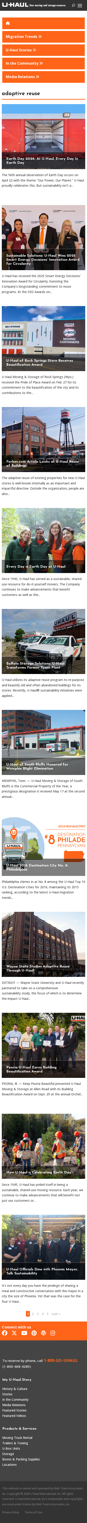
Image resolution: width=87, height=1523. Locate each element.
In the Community (15, 1399)
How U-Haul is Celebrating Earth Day (38, 1172)
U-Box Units (11, 1448)
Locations (9, 1464)
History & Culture (14, 1389)
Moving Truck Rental (17, 1437)
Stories (7, 1394)
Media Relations (14, 1405)
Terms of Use (33, 1512)
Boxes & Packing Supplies (21, 1459)
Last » (56, 1314)
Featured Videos (14, 1416)
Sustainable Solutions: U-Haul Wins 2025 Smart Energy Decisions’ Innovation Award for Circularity (42, 260)
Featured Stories (14, 1410)
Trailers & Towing (15, 1443)
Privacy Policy (10, 1512)
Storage (8, 1454)
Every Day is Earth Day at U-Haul (35, 567)
